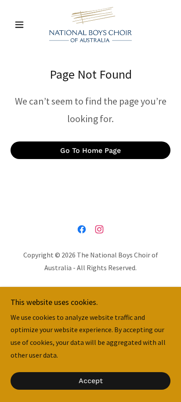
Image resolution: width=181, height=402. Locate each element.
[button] (23, 24)
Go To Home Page (90, 150)
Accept (91, 381)
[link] (90, 24)
